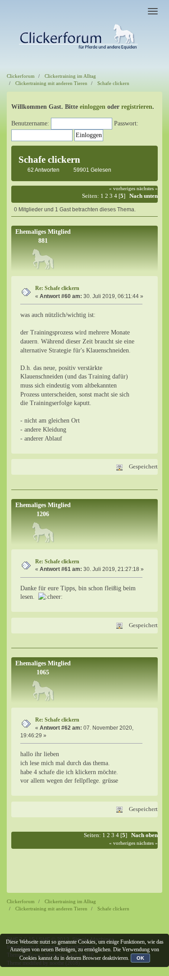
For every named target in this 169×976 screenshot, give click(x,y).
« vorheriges (122, 188)
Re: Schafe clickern (57, 288)
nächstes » (147, 188)
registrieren (136, 106)
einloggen (92, 106)
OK (140, 958)
